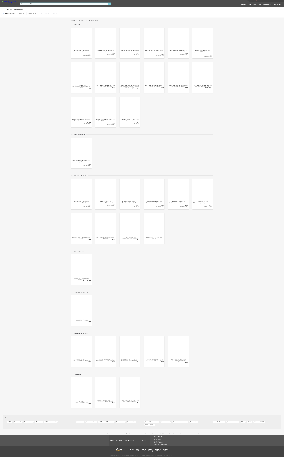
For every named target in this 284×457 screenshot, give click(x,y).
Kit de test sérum (39, 421)
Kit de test (10, 421)
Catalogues (252, 4)
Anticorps (243, 421)
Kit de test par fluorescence (219, 421)
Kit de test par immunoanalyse (51, 421)
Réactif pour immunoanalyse (233, 421)
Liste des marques (158, 436)
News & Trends (267, 4)
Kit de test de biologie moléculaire (152, 421)
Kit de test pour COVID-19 (259, 421)
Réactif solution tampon (149, 424)
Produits (243, 4)
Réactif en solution (18, 421)
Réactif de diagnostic (120, 421)
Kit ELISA (249, 421)
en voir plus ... (9, 426)
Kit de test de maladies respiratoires (180, 421)
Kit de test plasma (80, 421)
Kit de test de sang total (166, 421)
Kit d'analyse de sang (28, 421)
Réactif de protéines (131, 421)
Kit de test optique (193, 421)
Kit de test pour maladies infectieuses (106, 421)
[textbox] (64, 4)
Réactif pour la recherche (91, 421)
